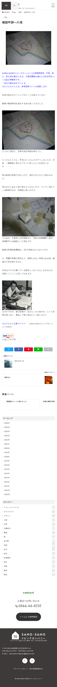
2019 (6, 452)
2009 (6, 494)
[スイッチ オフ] (14, 5)
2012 (6, 482)
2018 (6, 457)
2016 (6, 465)
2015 (6, 469)
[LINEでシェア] (38, 349)
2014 (6, 473)
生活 (29, 549)
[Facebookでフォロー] (24, 660)
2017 (6, 461)
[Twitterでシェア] (8, 349)
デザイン (29, 516)
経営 (29, 554)
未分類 (29, 541)
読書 (29, 566)
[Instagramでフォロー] (32, 660)
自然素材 (29, 558)
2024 (6, 431)
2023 (6, 436)
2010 (6, 490)
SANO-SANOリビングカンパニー (31, 679)
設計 (29, 562)
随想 (29, 575)
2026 (6, 423)
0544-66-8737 (30, 606)
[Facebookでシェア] (18, 349)
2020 (6, 448)
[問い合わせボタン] (6, 6)
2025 (6, 427)
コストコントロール (29, 507)
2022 (6, 440)
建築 (29, 533)
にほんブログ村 (9, 339)
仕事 (29, 524)
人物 (29, 520)
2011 (6, 486)
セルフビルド (29, 511)
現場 (5, 17)
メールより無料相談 (28, 617)
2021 (6, 444)
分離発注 (29, 528)
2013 (6, 478)
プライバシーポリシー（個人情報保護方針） (28, 669)
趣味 (29, 570)
